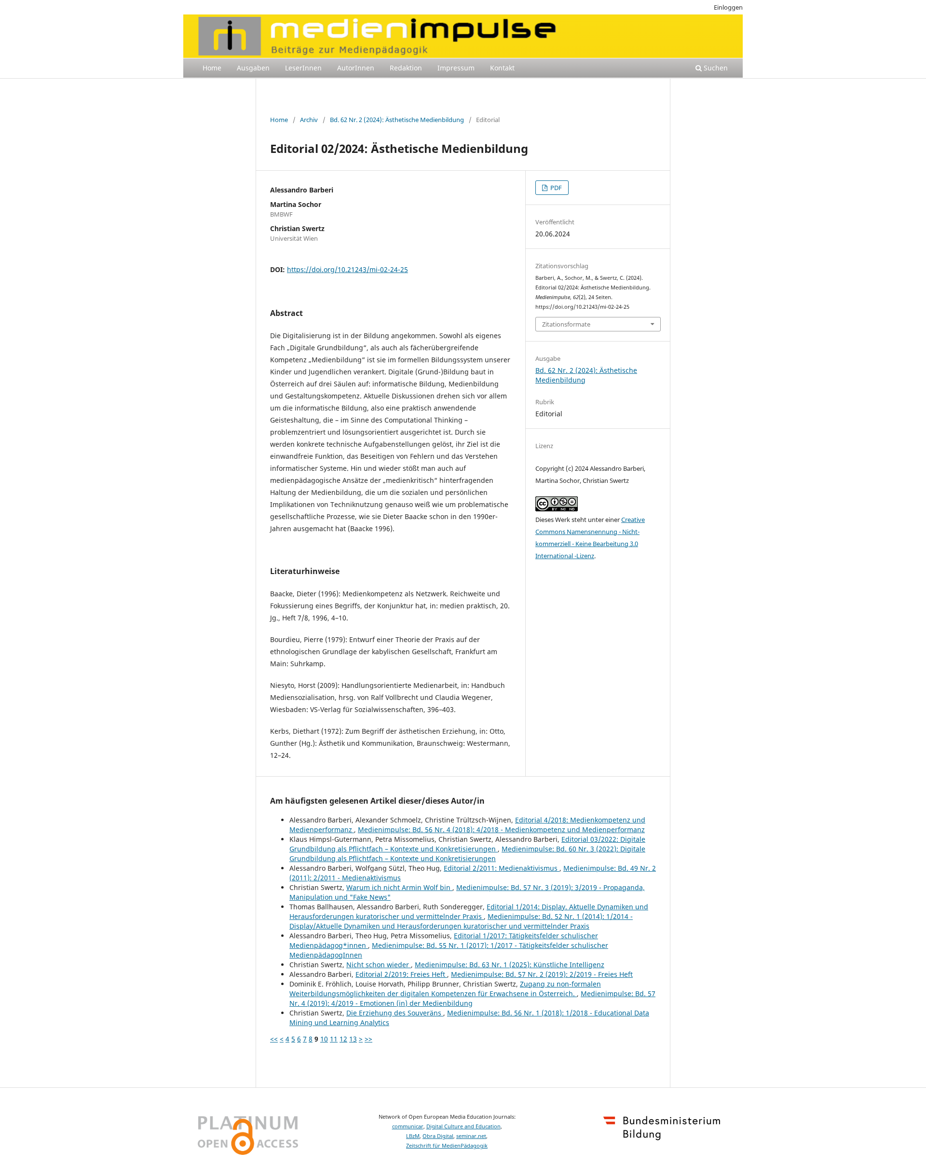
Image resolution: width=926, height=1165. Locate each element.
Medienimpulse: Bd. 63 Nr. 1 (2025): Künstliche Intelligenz (509, 964)
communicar (407, 1126)
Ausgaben (253, 67)
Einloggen (728, 7)
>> (368, 1038)
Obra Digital (437, 1136)
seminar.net (471, 1136)
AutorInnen (355, 67)
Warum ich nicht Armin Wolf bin (399, 887)
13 (353, 1038)
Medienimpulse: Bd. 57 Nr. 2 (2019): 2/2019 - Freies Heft (542, 974)
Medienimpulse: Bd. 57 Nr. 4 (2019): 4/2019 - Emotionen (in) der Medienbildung (472, 998)
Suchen (715, 67)
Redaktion (406, 67)
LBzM (413, 1136)
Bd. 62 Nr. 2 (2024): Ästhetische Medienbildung (397, 119)
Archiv (309, 119)
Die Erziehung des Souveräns (394, 1012)
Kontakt (502, 67)
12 (343, 1038)
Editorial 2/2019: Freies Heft (401, 974)
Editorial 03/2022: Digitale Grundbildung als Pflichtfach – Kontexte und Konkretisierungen (467, 844)
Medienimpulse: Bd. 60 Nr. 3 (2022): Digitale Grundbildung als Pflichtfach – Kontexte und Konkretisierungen (467, 853)
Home (212, 67)
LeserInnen (303, 67)
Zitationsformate (566, 324)
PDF (555, 187)
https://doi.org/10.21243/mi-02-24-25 (347, 269)
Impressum (456, 67)
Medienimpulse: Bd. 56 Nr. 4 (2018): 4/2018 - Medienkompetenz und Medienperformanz (501, 829)
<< (274, 1038)
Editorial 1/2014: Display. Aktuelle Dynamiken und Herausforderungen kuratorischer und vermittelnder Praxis (468, 911)
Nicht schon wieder (378, 964)
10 (324, 1038)
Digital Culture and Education (463, 1126)
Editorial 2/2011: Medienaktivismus (501, 868)
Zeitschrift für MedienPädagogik (447, 1145)
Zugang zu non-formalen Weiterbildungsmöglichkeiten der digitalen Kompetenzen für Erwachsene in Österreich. (445, 988)
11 (334, 1038)
